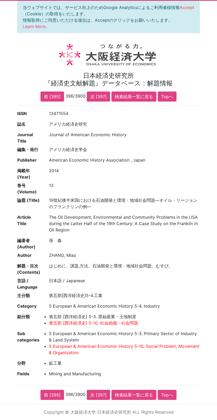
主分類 (23, 295)
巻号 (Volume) (27, 188)
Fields (23, 373)
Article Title (24, 220)
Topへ (167, 96)
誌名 (21, 124)
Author (24, 255)
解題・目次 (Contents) (28, 269)
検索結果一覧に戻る (134, 96)
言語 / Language (27, 284)
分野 (21, 363)
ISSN (22, 113)
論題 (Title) (28, 200)
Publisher (27, 160)
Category (27, 306)
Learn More (34, 26)
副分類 (23, 316)
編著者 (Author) (26, 243)
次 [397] (98, 96)
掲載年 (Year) (23, 174)
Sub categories (28, 337)
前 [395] (52, 96)
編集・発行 (27, 149)
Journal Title (25, 138)
